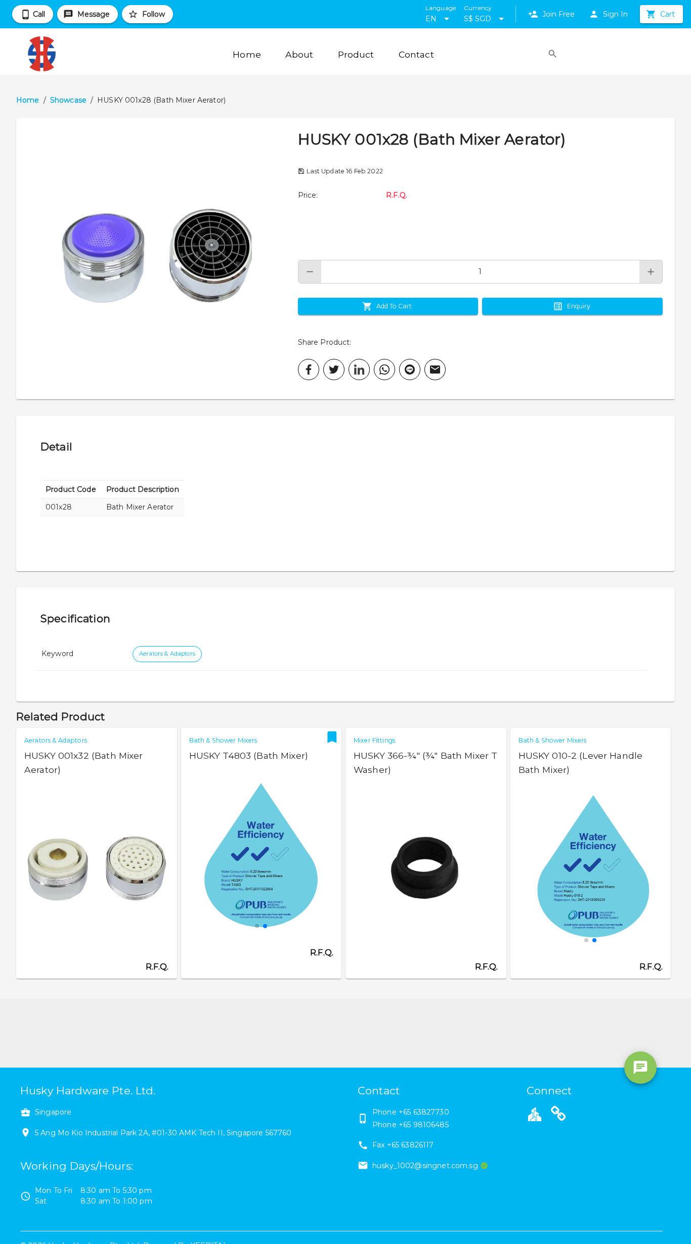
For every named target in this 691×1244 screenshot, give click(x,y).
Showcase (68, 100)
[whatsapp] (384, 369)
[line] (409, 369)
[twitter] (333, 369)
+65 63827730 (424, 1112)
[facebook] (308, 369)
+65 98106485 (424, 1124)
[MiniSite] (558, 1115)
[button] (157, 258)
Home (27, 100)
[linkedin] (359, 369)
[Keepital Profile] (535, 1113)
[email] (435, 369)
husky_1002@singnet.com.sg (425, 1165)
